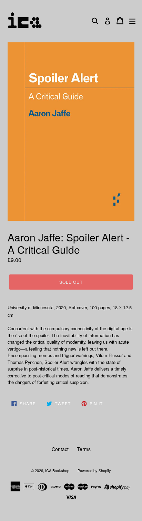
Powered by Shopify (94, 470)
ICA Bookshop (57, 470)
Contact (60, 449)
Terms (84, 449)
